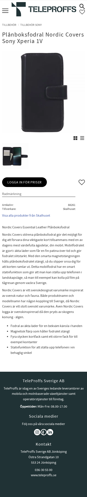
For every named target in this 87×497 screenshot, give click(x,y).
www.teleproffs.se (43, 475)
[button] (6, 11)
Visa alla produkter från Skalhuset (26, 215)
